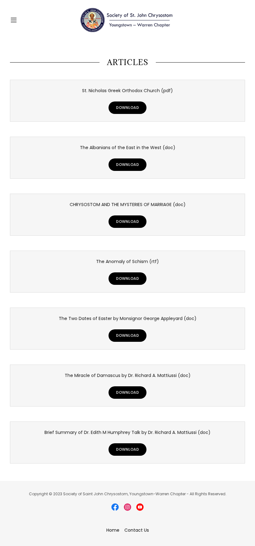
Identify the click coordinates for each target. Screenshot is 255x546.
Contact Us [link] (136, 530)
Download (127, 107)
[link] (127, 19)
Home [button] (112, 530)
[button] (25, 20)
